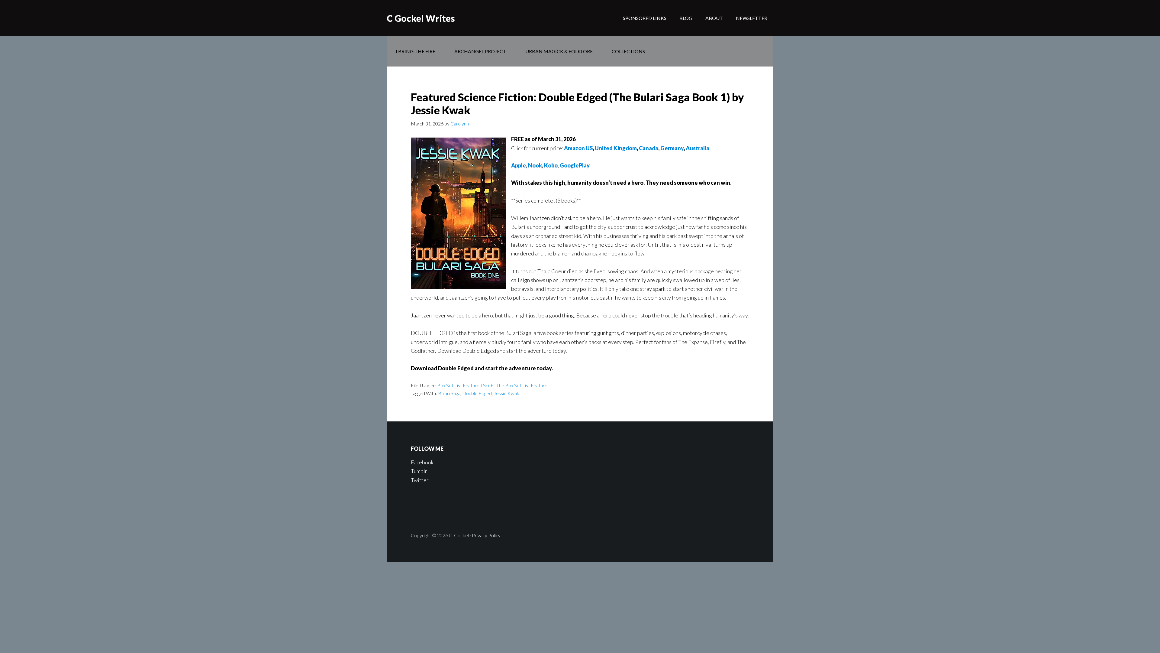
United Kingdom (616, 148)
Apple (518, 165)
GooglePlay (575, 165)
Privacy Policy (486, 535)
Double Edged (477, 393)
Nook (535, 165)
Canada (648, 148)
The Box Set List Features (522, 385)
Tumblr (419, 471)
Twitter (420, 480)
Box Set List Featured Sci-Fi (466, 385)
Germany (672, 148)
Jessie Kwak (506, 393)
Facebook (422, 462)
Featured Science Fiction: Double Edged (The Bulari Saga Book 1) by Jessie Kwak (577, 103)
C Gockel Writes (421, 18)
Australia (697, 148)
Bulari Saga (449, 393)
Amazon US (578, 148)
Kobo (551, 165)
